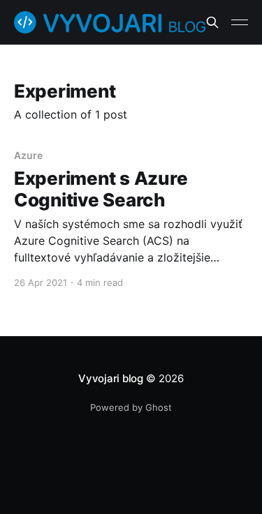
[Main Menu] (239, 22)
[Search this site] (212, 22)
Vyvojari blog (110, 378)
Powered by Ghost (131, 407)
